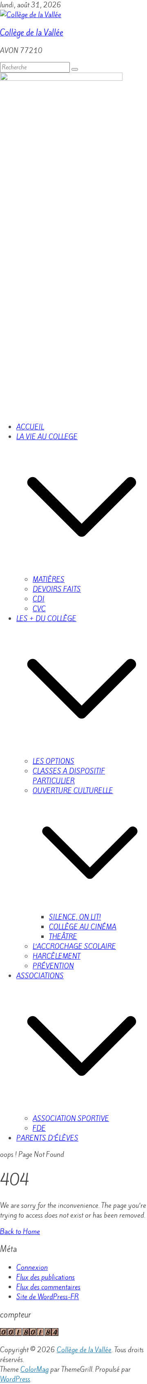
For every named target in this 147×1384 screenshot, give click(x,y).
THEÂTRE (63, 937)
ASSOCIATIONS (40, 976)
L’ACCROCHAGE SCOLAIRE (74, 946)
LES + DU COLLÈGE (46, 618)
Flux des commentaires (48, 1287)
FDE (39, 1128)
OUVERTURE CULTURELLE (73, 791)
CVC (39, 609)
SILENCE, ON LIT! (75, 917)
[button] (81, 570)
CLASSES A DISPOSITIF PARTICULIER (69, 776)
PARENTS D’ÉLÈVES (47, 1138)
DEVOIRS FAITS (57, 589)
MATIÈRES (49, 579)
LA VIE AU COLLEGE (47, 437)
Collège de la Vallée (31, 32)
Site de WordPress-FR (47, 1297)
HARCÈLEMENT (56, 956)
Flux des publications (45, 1277)
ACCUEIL (30, 427)
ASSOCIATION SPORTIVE (71, 1118)
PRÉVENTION (53, 966)
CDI (39, 599)
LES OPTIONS (53, 761)
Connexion (32, 1267)
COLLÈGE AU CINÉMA (82, 927)
